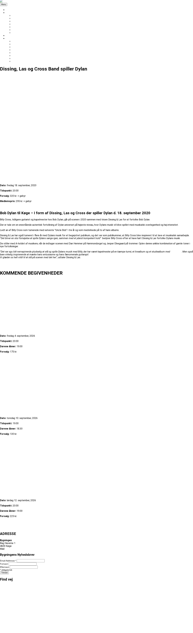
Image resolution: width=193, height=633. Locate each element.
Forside (10, 9)
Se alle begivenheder (11, 527)
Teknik (15, 27)
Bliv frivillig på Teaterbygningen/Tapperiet (34, 29)
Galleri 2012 (18, 61)
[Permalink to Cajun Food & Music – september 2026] (96, 383)
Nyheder (10, 35)
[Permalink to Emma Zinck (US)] (96, 301)
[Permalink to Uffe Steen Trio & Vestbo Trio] (96, 466)
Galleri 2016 (18, 50)
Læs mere (5, 357)
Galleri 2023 (18, 41)
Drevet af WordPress (22, 631)
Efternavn (5, 567)
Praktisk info (18, 15)
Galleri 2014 (18, 55)
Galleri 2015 (18, 52)
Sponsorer (17, 24)
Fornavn (4, 564)
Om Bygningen (13, 12)
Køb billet (5, 206)
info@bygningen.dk (15, 548)
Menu (3, 4)
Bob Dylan (176, 251)
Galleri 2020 (18, 47)
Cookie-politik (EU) (22, 32)
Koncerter (17, 18)
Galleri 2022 (18, 44)
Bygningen (5, 631)
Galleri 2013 (18, 58)
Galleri (9, 38)
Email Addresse (8, 560)
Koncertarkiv (18, 21)
